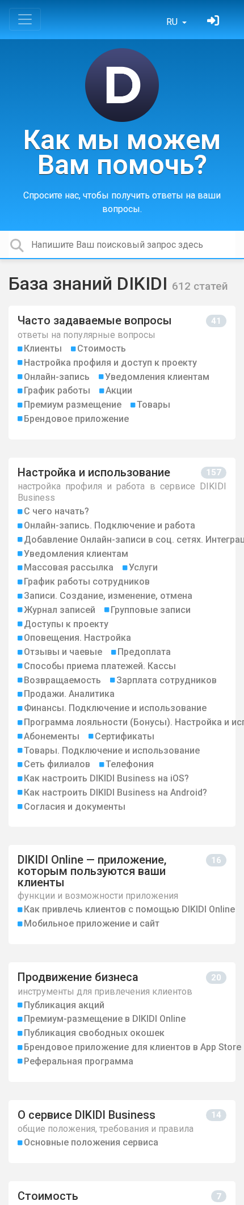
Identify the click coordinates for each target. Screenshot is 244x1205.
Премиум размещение (72, 404)
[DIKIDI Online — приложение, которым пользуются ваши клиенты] (122, 894)
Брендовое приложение (76, 418)
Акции (119, 390)
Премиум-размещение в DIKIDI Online (105, 1018)
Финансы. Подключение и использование (115, 708)
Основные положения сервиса (91, 1142)
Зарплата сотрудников (166, 680)
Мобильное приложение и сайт (91, 923)
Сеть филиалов (57, 764)
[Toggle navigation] (25, 19)
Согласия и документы (74, 806)
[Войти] (214, 21)
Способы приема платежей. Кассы (100, 666)
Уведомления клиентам (157, 376)
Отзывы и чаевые (63, 651)
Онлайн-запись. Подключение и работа (109, 525)
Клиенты (43, 348)
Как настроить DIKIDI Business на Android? (115, 792)
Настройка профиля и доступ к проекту (110, 362)
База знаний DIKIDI (90, 283)
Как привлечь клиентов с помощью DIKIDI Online (129, 909)
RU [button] (173, 21)
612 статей (200, 286)
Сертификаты (124, 736)
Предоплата (144, 651)
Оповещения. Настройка (77, 637)
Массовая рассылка (68, 567)
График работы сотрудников (87, 581)
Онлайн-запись (57, 376)
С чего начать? (56, 511)
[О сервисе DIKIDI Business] (122, 1131)
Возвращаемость (62, 680)
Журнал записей (59, 609)
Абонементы (51, 736)
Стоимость (101, 348)
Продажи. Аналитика (69, 693)
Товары (153, 404)
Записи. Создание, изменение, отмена (108, 595)
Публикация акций (64, 1005)
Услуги (143, 567)
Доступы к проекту (66, 624)
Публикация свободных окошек (94, 1033)
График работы (57, 390)
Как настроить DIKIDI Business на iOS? (106, 778)
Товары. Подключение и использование (112, 750)
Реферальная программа (78, 1061)
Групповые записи (151, 609)
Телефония (130, 764)
